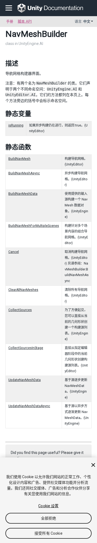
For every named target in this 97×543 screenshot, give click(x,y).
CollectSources (20, 310)
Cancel (13, 252)
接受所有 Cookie (48, 533)
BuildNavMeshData (22, 194)
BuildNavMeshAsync (24, 173)
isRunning (15, 125)
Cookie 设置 (48, 506)
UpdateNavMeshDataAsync (29, 406)
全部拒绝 (48, 518)
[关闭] (93, 465)
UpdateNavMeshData (24, 380)
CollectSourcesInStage (25, 348)
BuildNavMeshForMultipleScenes (33, 226)
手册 (9, 21)
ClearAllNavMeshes (23, 290)
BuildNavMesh (19, 159)
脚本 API (25, 21)
